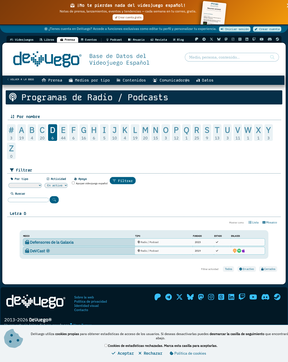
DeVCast (37, 250)
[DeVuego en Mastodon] (226, 39)
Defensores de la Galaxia (51, 242)
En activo (248, 269)
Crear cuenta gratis (129, 17)
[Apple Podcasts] (243, 250)
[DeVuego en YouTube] (261, 39)
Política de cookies (190, 353)
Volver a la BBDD (21, 79)
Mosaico (271, 222)
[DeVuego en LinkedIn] (247, 39)
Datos (207, 80)
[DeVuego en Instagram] (233, 39)
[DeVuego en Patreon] (196, 39)
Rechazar (151, 353)
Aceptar (124, 353)
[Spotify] (239, 250)
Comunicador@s (173, 80)
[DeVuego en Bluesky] (218, 39)
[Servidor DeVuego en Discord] (269, 39)
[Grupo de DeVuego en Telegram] (204, 39)
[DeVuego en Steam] (277, 39)
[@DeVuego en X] (211, 39)
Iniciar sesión (236, 29)
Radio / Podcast (149, 242)
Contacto (81, 310)
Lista (255, 222)
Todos (228, 269)
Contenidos (133, 80)
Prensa (54, 80)
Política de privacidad (90, 301)
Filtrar (124, 181)
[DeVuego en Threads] (240, 39)
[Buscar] (272, 57)
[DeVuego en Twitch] (254, 39)
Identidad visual (86, 305)
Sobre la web (84, 297)
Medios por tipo (91, 80)
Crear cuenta (269, 29)
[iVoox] (235, 250)
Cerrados (269, 269)
